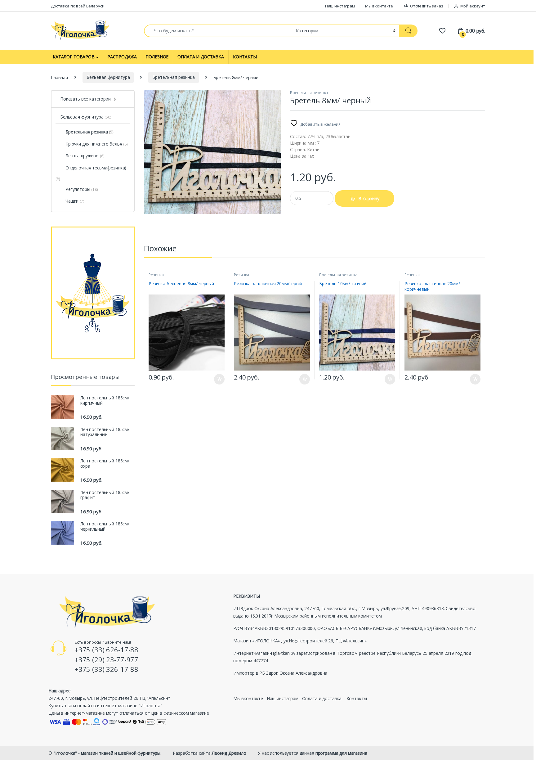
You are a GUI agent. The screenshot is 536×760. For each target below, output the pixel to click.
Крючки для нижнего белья (96, 144)
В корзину (368, 198)
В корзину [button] (216, 379)
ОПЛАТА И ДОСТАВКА (200, 57)
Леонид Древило (229, 753)
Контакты (356, 698)
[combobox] (218, 31)
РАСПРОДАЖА (122, 57)
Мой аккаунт (472, 6)
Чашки (74, 201)
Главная (59, 77)
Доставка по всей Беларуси (78, 6)
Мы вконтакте (379, 6)
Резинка (156, 274)
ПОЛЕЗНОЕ (156, 57)
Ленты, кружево (84, 156)
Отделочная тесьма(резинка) (95, 168)
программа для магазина (341, 753)
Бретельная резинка (173, 77)
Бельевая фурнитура (108, 77)
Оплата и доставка (322, 698)
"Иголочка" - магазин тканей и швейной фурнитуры (106, 753)
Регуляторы (81, 189)
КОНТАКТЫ (245, 57)
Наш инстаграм (340, 6)
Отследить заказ (426, 6)
